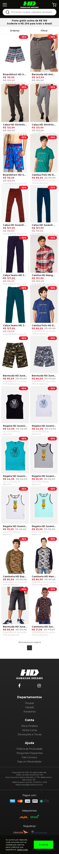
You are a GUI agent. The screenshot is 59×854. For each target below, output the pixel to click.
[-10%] (15, 54)
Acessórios (29, 711)
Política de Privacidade (29, 748)
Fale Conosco (29, 757)
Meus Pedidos (29, 725)
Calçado (29, 707)
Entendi (43, 844)
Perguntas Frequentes (30, 753)
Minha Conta (29, 730)
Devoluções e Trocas (29, 734)
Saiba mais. (22, 849)
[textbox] (31, 12)
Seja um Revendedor (29, 761)
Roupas (29, 703)
